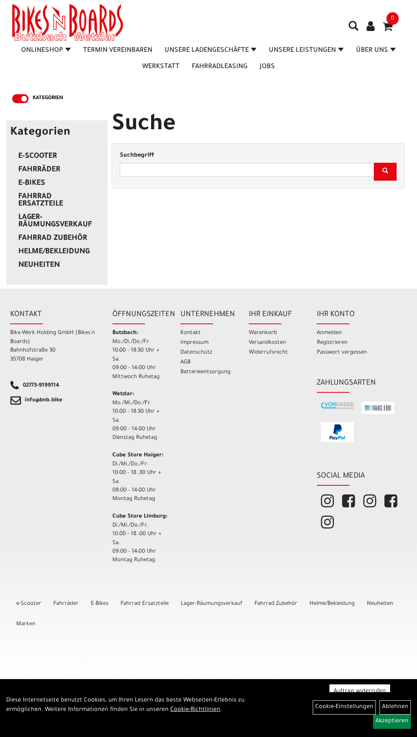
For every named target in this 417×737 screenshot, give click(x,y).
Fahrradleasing (220, 67)
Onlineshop (42, 50)
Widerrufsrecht (268, 353)
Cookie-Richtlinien (195, 710)
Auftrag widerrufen (360, 691)
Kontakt (190, 333)
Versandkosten (267, 343)
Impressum (194, 343)
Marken (25, 624)
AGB (185, 362)
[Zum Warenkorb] (388, 29)
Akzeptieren (391, 721)
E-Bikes (31, 183)
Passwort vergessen (342, 353)
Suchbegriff (137, 156)
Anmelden (329, 333)
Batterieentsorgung (205, 372)
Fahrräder (39, 170)
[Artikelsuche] (353, 29)
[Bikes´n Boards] (67, 22)
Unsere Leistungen (302, 50)
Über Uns (372, 50)
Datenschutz (196, 353)
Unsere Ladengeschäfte (207, 50)
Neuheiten (39, 265)
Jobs (267, 67)
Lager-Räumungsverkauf (55, 221)
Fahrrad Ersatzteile (40, 200)
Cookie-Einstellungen (344, 707)
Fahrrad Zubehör (52, 239)
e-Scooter (37, 157)
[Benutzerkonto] (370, 27)
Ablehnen (395, 707)
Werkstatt (161, 67)
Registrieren (332, 343)
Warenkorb (263, 333)
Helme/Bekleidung (54, 252)
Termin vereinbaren (117, 50)
